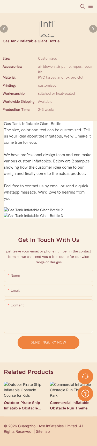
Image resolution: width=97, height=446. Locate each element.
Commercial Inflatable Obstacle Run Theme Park (69, 406)
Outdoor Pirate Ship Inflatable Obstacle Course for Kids (22, 406)
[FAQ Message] (85, 392)
